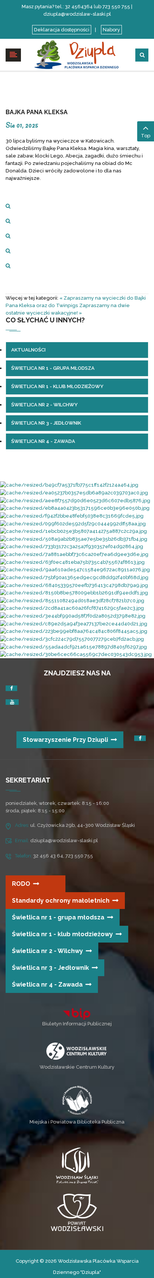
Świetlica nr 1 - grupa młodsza (58, 917)
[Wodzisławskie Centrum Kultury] (76, 1050)
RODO (21, 883)
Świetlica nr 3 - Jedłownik (50, 967)
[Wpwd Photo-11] (74, 585)
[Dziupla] (77, 54)
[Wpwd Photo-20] (73, 538)
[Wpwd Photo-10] (75, 508)
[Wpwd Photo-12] (73, 631)
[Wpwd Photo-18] (71, 546)
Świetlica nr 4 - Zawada (47, 984)
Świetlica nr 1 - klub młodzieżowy (62, 934)
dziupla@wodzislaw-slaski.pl (64, 840)
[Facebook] (11, 688)
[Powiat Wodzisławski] (77, 1212)
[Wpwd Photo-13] (72, 515)
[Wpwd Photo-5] (73, 646)
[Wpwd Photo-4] (72, 562)
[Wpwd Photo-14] (75, 569)
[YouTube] (12, 702)
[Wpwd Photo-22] (72, 638)
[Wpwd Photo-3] (74, 492)
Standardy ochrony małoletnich (61, 900)
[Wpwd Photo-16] (72, 615)
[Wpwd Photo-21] (72, 608)
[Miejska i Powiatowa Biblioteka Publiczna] (77, 1100)
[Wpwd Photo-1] (73, 523)
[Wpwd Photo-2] (73, 531)
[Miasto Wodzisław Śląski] (77, 1167)
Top (145, 135)
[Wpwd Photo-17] (73, 623)
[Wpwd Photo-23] (75, 500)
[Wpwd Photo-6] (72, 600)
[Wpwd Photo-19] (74, 554)
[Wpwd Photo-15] (74, 593)
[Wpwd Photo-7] (74, 577)
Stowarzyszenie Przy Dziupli (65, 739)
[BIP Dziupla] (77, 1014)
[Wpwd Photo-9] (76, 654)
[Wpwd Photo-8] (69, 485)
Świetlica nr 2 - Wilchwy (47, 950)
